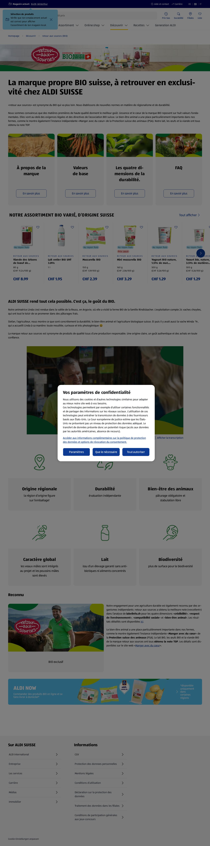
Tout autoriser (136, 452)
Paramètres (76, 452)
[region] (106, 423)
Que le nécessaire (106, 452)
